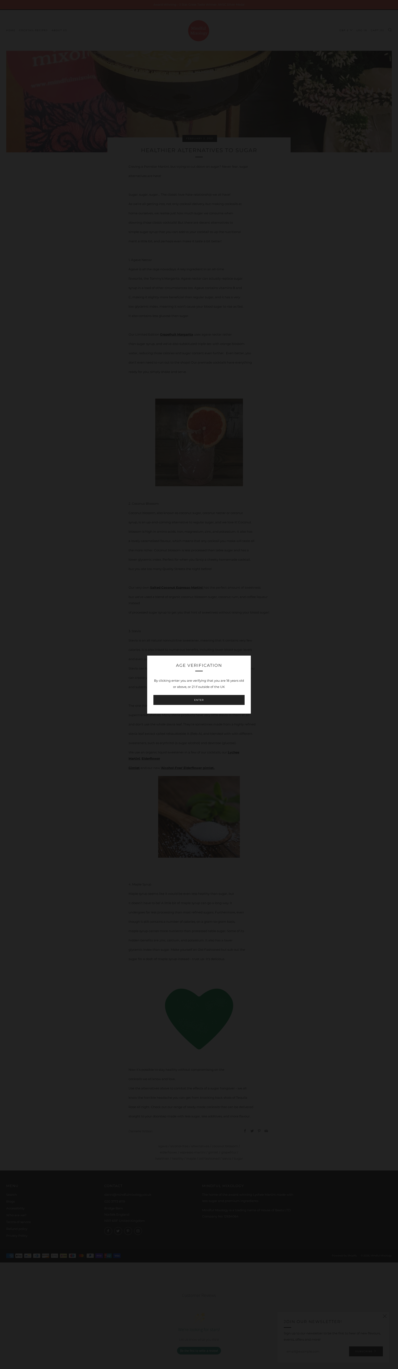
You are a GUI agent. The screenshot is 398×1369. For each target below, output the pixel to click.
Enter (199, 699)
